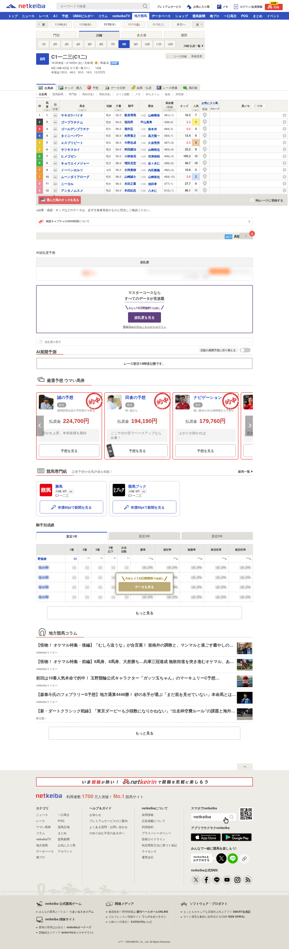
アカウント (65, 851)
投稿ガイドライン (153, 839)
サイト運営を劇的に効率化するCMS (214, 916)
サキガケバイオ (72, 115)
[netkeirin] (144, 781)
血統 (167, 94)
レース (44, 16)
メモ (137, 94)
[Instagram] (237, 880)
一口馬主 (230, 16)
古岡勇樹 (130, 170)
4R (78, 44)
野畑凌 (42, 558)
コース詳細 (180, 56)
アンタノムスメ (72, 190)
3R (66, 44)
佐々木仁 (154, 163)
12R (170, 44)
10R (147, 44)
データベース (161, 16)
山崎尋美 (154, 115)
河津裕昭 (154, 156)
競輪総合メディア (66, 932)
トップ (13, 16)
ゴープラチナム (72, 122)
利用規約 (148, 827)
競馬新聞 (199, 16)
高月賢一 (154, 136)
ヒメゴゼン (69, 156)
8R (124, 44)
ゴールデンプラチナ (75, 129)
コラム (103, 16)
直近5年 (217, 536)
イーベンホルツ (72, 170)
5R (89, 44)
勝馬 (59, 486)
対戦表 (180, 94)
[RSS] (248, 880)
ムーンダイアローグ (75, 176)
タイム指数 (123, 94)
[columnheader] (205, 109)
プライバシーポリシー (156, 833)
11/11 (134, 24)
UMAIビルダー (83, 16)
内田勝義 (154, 170)
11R (158, 44)
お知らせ (95, 815)
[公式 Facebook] (206, 880)
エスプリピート (72, 142)
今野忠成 (130, 142)
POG (244, 16)
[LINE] (216, 880)
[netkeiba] (25, 7)
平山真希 (146, 122)
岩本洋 (152, 129)
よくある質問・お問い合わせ (108, 827)
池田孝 (152, 184)
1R (43, 44)
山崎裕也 (154, 149)
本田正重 (130, 183)
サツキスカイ (70, 149)
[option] (69, 425)
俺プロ (214, 16)
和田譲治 (130, 149)
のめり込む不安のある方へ (107, 833)
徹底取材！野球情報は (138, 911)
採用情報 (148, 815)
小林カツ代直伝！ (130, 922)
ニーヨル (67, 183)
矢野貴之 (130, 135)
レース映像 (170, 87)
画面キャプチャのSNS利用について (67, 221)
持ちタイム (152, 94)
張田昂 (128, 122)
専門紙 (73, 94)
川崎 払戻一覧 (192, 46)
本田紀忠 (130, 190)
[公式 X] (196, 880)
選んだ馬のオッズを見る (63, 200)
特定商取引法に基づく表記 (159, 845)
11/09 (85, 24)
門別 (56, 35)
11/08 (61, 24)
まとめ (257, 16)
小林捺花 (130, 156)
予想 (65, 16)
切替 (260, 106)
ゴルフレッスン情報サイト (137, 916)
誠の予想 (65, 397)
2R (55, 44)
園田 (184, 35)
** (88, 558)
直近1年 (71, 536)
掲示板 (193, 87)
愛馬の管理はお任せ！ (65, 927)
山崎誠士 (130, 176)
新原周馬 (130, 115)
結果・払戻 (144, 87)
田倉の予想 (135, 397)
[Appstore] (205, 840)
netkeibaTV (121, 16)
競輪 (275, 6)
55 (75, 558)
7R (112, 44)
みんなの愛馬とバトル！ (66, 911)
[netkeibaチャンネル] (227, 880)
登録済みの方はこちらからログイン (144, 326)
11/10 (110, 24)
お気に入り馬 (210, 103)
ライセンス (149, 851)
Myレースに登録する (269, 200)
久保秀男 (154, 143)
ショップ (181, 16)
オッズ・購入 (73, 87)
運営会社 (148, 857)
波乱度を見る (144, 317)
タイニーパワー (72, 135)
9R (136, 44)
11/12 (158, 24)
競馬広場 (64, 827)
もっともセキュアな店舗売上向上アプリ (217, 911)
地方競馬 (140, 15)
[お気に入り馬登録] (205, 115)
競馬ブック (137, 486)
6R (101, 44)
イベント (273, 16)
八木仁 (152, 190)
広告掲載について (153, 821)
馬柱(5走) (88, 94)
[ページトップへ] (245, 766)
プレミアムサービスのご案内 (108, 821)
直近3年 (144, 536)
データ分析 (118, 87)
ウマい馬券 (43, 827)
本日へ (181, 24)
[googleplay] (236, 840)
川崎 (99, 35)
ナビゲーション (207, 397)
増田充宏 (130, 163)
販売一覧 (244, 471)
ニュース (28, 16)
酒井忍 (128, 129)
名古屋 (141, 35)
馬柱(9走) (105, 94)
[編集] (252, 115)
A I (55, 16)
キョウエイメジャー (75, 163)
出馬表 (48, 88)
